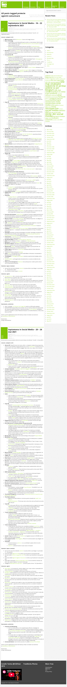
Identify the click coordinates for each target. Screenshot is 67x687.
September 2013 (51, 313)
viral (50, 118)
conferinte (53, 95)
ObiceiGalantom (23, 374)
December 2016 (50, 238)
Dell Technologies (12, 173)
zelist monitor (33, 29)
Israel (38, 182)
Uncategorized (50, 64)
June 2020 (49, 158)
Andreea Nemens (9, 287)
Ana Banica (7, 572)
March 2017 (49, 233)
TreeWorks (49, 62)
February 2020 (50, 166)
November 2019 (50, 171)
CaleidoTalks (26, 431)
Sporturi (22, 71)
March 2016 (49, 256)
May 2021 (49, 143)
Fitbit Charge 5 (11, 201)
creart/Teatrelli (33, 150)
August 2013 (49, 315)
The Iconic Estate (24, 228)
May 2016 (49, 252)
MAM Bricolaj (11, 364)
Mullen (13, 246)
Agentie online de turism (14, 519)
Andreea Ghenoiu (9, 586)
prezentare (61, 105)
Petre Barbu (7, 575)
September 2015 (51, 267)
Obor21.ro (10, 545)
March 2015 (49, 279)
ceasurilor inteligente (20, 442)
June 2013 (49, 319)
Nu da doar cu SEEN (30, 180)
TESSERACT (33, 380)
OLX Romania (11, 444)
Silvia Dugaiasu (19, 538)
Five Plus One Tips (20, 78)
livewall (47, 100)
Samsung (10, 438)
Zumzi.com (40, 103)
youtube (55, 119)
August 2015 (49, 269)
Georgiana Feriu (8, 276)
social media (51, 110)
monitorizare (55, 100)
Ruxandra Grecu (8, 595)
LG (12, 236)
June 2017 (49, 227)
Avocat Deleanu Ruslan (31, 483)
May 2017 (49, 229)
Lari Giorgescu (8, 589)
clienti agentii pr (34, 335)
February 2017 (50, 235)
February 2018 (50, 212)
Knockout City (20, 396)
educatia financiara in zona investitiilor (30, 43)
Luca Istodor (8, 596)
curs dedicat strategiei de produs (17, 630)
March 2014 (49, 302)
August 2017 (49, 223)
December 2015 (50, 261)
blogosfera (51, 77)
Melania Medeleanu (13, 501)
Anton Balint (7, 568)
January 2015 (50, 282)
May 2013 (49, 321)
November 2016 (50, 240)
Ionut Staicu (7, 617)
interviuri (60, 98)
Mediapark (20, 256)
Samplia (21, 252)
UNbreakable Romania (13, 61)
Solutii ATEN (11, 75)
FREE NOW (10, 116)
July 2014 (49, 294)
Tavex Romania (27, 487)
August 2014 (49, 292)
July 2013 (49, 317)
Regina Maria (20, 221)
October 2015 (50, 265)
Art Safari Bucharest (30, 241)
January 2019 (50, 191)
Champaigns (38, 59)
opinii (56, 105)
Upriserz (15, 85)
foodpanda (10, 511)
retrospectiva (51, 108)
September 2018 (51, 198)
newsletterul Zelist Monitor (8, 316)
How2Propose (33, 367)
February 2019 (50, 189)
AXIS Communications (21, 388)
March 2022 (49, 129)
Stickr (9, 253)
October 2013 (50, 311)
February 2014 (50, 303)
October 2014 (50, 288)
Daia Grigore (8, 279)
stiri (47, 112)
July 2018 (49, 202)
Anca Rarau (7, 611)
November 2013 (50, 309)
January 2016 (50, 259)
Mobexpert (19, 39)
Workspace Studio (13, 209)
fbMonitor (49, 54)
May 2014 (49, 298)
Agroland (10, 188)
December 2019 (50, 169)
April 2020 (49, 162)
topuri (57, 116)
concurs (48, 95)
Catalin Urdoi (8, 620)
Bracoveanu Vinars (14, 228)
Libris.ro (20, 543)
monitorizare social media (13, 29)
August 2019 (49, 177)
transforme (32, 346)
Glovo (9, 446)
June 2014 (49, 296)
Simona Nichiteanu (9, 606)
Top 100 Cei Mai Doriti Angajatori (22, 369)
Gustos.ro (49, 56)
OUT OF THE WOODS (27, 134)
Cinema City (20, 478)
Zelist (14, 27)
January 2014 (50, 305)
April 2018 (49, 208)
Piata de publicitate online (22, 560)
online (53, 105)
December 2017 (50, 215)
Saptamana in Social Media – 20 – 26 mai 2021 (25, 330)
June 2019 (49, 181)
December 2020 (50, 146)
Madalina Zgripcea (9, 300)
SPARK (13, 417)
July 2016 (49, 248)
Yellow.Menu (21, 210)
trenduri (62, 116)
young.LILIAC (34, 480)
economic (48, 97)
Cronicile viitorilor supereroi (24, 239)
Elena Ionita (7, 280)
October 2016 (50, 242)
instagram (53, 98)
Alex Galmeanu (8, 592)
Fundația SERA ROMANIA (18, 139)
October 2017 (50, 219)
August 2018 (49, 200)
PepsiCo (10, 98)
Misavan (10, 490)
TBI (9, 111)
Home (36, 15)
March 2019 (49, 187)
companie (19, 362)
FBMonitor (47, 669)
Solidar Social (20, 214)
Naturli (22, 353)
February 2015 (50, 280)
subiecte (21, 268)
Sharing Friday (50, 58)
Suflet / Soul (11, 476)
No (11, 31)
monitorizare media (38, 28)
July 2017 (49, 225)
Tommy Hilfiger (16, 160)
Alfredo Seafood (21, 536)
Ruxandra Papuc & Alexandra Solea (13, 608)
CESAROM (10, 508)
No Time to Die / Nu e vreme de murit (25, 169)
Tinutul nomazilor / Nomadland (16, 473)
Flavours (14, 192)
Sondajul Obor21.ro (12, 196)
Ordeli (35, 203)
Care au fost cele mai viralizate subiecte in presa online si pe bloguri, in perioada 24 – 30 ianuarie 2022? (56, 25)
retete (53, 107)
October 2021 (50, 137)
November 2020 (50, 148)
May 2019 (49, 183)
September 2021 (51, 139)
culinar (59, 95)
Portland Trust (11, 187)
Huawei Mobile (38, 435)
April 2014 (49, 300)
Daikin (11, 127)
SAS (9, 505)
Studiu (20, 64)
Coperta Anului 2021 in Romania (28, 225)
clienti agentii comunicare (26, 335)
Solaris (14, 509)
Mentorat (20, 261)
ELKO (14, 388)
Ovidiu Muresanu (9, 286)
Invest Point (36, 526)
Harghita (14, 515)
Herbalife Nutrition (22, 166)
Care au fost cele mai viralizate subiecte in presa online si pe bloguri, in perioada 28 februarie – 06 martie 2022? (56, 21)
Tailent (10, 118)
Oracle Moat (21, 249)
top (54, 116)
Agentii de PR (16, 553)
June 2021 (49, 141)
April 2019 (49, 185)
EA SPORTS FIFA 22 (12, 88)
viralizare (55, 118)
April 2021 (49, 145)
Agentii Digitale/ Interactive (19, 557)
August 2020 (49, 154)
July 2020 (49, 156)
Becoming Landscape (18, 218)
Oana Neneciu (8, 602)
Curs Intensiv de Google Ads (19, 306)
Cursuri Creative (32, 67)
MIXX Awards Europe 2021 (16, 563)
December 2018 (50, 192)
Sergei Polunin (14, 162)
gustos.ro (47, 98)
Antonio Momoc (8, 599)
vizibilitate (48, 120)
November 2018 (50, 194)
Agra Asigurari (19, 131)
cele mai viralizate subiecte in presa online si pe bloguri (55, 86)
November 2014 (50, 286)
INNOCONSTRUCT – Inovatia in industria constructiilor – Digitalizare (24, 531)
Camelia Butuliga (17, 452)
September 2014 (51, 290)
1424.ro (48, 50)
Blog (39, 15)
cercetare (59, 93)
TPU (46, 670)
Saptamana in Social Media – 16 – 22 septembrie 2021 (25, 24)
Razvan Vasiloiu (8, 295)
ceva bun (18, 50)
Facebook (61, 97)
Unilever (8, 245)
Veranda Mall (25, 420)
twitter (47, 118)
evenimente (54, 97)
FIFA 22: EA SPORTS (16, 96)
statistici (61, 110)
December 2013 (50, 307)
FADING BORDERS (20, 385)
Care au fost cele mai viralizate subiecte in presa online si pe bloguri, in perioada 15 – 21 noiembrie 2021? (56, 39)
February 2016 (50, 257)
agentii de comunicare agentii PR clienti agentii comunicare (22, 28)
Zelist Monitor (48, 667)
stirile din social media (54, 115)
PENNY (10, 139)
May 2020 (49, 160)
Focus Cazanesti (33, 309)
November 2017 (50, 217)
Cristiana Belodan (9, 571)
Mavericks (18, 242)
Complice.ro (17, 206)
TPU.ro (48, 60)
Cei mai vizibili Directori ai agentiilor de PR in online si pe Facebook (55, 79)
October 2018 (50, 196)
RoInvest (24, 460)
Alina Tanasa (8, 294)
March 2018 (49, 210)
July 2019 (49, 179)
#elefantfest (16, 469)
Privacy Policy (48, 671)
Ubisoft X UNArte (9, 259)
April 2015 (49, 277)
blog (46, 77)
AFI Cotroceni (29, 477)
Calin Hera (7, 284)
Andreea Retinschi (9, 614)
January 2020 (50, 168)
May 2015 (49, 275)
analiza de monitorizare (15, 335)
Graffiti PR (13, 128)
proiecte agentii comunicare (24, 29)
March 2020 (49, 164)
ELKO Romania (11, 77)
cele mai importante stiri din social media (54, 81)
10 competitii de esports (23, 70)
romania (61, 108)
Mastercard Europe (16, 93)
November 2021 (50, 135)
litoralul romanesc (32, 523)
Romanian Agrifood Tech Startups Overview (22, 405)
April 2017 (49, 231)
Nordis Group (11, 56)
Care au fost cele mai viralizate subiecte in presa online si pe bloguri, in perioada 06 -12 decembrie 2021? (56, 35)
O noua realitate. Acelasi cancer (16, 99)
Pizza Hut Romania (12, 89)
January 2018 (50, 213)
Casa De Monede (19, 79)
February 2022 (50, 131)
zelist (58, 119)
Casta (9, 414)
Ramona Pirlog (8, 291)
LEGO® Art (28, 395)
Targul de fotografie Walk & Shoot (16, 424)
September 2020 (51, 152)
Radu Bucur (7, 578)
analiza (47, 76)
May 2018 (49, 206)
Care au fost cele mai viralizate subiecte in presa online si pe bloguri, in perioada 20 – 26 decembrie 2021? (56, 30)
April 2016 (49, 254)
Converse (27, 155)
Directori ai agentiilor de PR (18, 555)
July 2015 (49, 271)
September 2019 (51, 175)
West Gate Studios (12, 107)
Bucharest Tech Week (35, 641)
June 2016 (49, 250)
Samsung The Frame (37, 138)
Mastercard (11, 86)
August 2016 (49, 246)
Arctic (14, 156)
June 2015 (49, 273)
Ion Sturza (10, 466)
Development (50, 52)
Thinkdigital (15, 256)
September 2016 (51, 244)
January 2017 (50, 236)
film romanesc (34, 176)
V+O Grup (18, 191)
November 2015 (50, 263)
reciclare (20, 271)
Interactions (17, 236)
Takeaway (9, 222)
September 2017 (51, 221)
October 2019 (50, 173)
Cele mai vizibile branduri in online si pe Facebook (55, 92)
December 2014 (50, 284)
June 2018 (49, 204)
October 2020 (50, 150)
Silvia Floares (8, 582)
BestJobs (40, 123)
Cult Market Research (21, 128)
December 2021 (50, 133)
